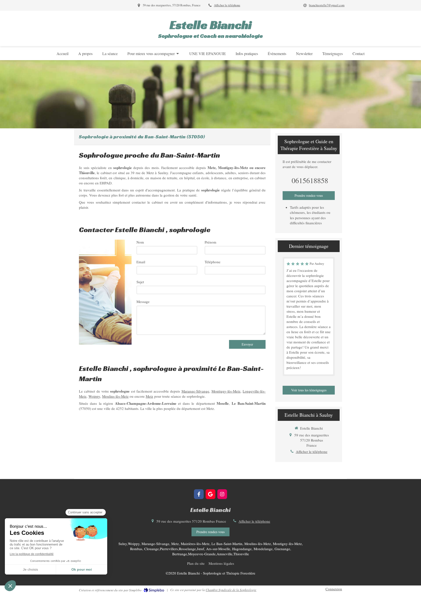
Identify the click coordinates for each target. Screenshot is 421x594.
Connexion (333, 588)
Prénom (210, 242)
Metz (149, 396)
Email (140, 261)
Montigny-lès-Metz (225, 391)
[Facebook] (199, 494)
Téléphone (212, 261)
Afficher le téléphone (227, 5)
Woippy (94, 396)
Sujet (140, 281)
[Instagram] (222, 494)
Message (143, 301)
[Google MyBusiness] (210, 494)
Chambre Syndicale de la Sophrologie (231, 590)
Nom (140, 242)
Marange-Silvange (195, 391)
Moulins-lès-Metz (115, 396)
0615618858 (310, 180)
